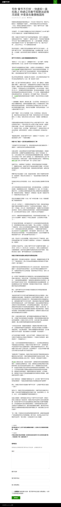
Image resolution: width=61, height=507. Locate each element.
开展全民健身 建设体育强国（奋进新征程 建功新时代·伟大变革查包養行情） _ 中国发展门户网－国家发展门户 (30, 435)
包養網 (16, 69)
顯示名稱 (14, 471)
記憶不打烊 (6, 2)
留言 (13, 451)
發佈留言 (30, 17)
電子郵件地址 (16, 478)
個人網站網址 (15, 485)
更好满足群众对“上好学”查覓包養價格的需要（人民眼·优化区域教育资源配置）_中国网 (30, 427)
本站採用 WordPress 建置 (7, 505)
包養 (14, 362)
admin (24, 17)
